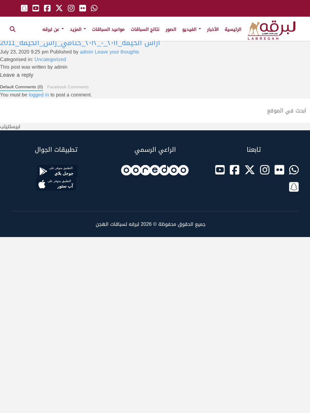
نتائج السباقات (145, 29)
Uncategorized (50, 59)
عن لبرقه (51, 29)
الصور (171, 29)
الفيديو (190, 29)
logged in (39, 94)
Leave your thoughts (117, 52)
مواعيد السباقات (108, 29)
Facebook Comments (68, 87)
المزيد (76, 29)
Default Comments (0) (21, 87)
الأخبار (213, 29)
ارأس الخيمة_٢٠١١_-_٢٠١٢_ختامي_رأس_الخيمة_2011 (80, 43)
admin (86, 52)
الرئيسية (233, 29)
